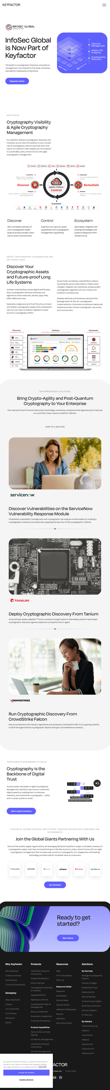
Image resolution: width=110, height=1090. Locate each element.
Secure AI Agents (89, 1010)
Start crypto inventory (21, 811)
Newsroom (10, 1018)
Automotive (87, 1035)
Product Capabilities (40, 1027)
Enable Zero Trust (89, 987)
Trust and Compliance (15, 984)
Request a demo (17, 81)
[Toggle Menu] (104, 5)
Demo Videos (62, 1000)
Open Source (11, 980)
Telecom (85, 1030)
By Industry (87, 1021)
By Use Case (87, 971)
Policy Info (42, 1067)
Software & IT (88, 1053)
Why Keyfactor (11, 971)
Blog (58, 971)
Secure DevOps (89, 996)
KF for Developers (64, 975)
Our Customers (12, 1009)
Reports (59, 1014)
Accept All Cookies (26, 1073)
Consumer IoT (88, 1048)
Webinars (60, 1018)
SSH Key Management (41, 1051)
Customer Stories (13, 975)
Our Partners (55, 885)
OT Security (87, 1015)
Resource (60, 991)
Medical (85, 1039)
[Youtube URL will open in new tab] (54, 1077)
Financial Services (90, 1026)
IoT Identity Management (42, 1039)
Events (8, 1022)
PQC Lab (60, 980)
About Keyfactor (12, 999)
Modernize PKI (88, 992)
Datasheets (61, 995)
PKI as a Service (37, 983)
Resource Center (64, 986)
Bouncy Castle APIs (39, 1011)
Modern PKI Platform (40, 978)
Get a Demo (68, 938)
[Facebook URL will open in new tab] (60, 1077)
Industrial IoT (87, 1044)
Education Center (64, 1023)
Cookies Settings (26, 1080)
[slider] (80, 801)
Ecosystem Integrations (41, 1016)
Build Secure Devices (91, 1005)
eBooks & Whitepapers (66, 1009)
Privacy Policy (70, 1071)
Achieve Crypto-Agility (92, 1001)
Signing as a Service (39, 999)
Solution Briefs (62, 1005)
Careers (8, 1004)
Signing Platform (38, 995)
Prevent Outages (89, 983)
